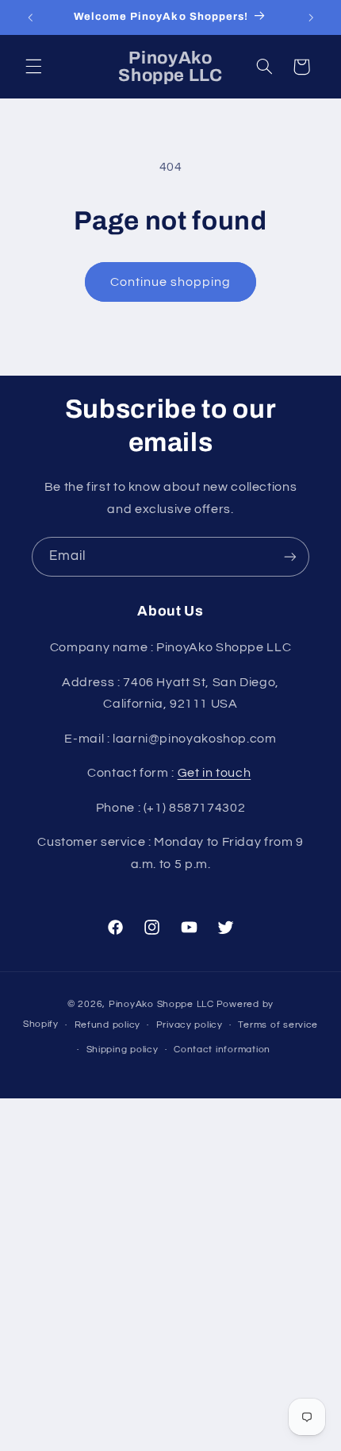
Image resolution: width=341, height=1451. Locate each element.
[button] (33, 66)
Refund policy (108, 1025)
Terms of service (278, 1025)
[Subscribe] (290, 556)
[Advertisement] (170, 1274)
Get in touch (214, 772)
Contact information (222, 1049)
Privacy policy (189, 1025)
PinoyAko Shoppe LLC (161, 1004)
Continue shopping (171, 282)
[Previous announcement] (30, 17)
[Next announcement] (310, 17)
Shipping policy (122, 1049)
